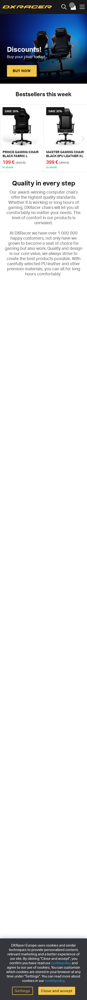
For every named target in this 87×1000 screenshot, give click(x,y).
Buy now (22, 71)
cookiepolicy (61, 963)
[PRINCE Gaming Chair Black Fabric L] (22, 138)
